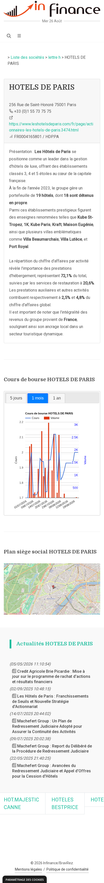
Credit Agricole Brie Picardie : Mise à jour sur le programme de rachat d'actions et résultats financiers (51, 676)
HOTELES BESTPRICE (64, 803)
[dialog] (25, 879)
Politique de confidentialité (67, 869)
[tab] (16, 398)
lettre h (54, 57)
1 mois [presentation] (38, 398)
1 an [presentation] (57, 398)
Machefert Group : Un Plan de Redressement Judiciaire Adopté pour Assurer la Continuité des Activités (47, 726)
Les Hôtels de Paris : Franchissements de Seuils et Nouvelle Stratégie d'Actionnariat (50, 701)
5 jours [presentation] (16, 398)
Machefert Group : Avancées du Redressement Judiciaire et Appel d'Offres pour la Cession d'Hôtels (51, 771)
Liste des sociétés (27, 57)
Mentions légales (28, 869)
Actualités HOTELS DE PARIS (54, 644)
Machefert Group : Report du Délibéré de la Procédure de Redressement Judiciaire (52, 749)
